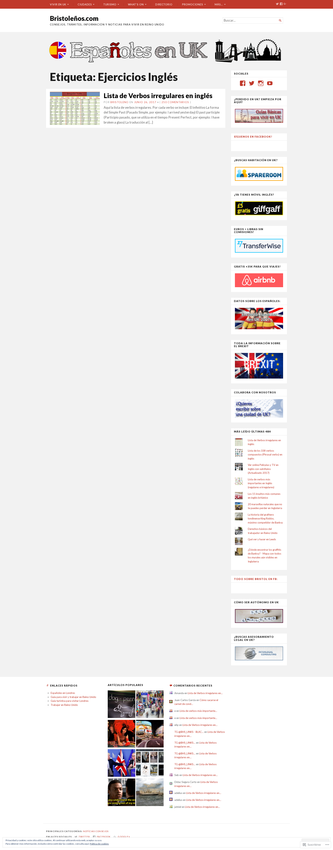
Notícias (89, 831)
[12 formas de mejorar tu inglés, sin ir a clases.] (121, 792)
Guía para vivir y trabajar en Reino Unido (73, 697)
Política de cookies (99, 843)
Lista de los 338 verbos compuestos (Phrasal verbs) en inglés (265, 454)
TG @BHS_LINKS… (184, 742)
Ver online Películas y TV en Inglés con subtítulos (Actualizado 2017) (263, 468)
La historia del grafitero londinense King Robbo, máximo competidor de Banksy (265, 518)
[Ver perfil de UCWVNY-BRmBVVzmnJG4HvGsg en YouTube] (270, 83)
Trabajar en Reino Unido (64, 704)
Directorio (163, 4)
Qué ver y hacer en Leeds (262, 539)
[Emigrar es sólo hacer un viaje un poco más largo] (150, 704)
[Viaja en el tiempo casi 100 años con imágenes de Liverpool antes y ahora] (150, 792)
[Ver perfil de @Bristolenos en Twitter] (252, 83)
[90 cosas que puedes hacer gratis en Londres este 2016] (150, 734)
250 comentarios (175, 102)
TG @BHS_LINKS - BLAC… (189, 731)
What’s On (136, 4)
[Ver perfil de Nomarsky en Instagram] (261, 83)
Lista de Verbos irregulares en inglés (158, 95)
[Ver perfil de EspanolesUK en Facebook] (243, 83)
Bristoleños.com (74, 18)
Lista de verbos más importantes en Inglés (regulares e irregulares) (261, 483)
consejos (101, 831)
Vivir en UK (58, 4)
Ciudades (85, 4)
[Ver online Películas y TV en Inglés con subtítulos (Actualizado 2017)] (150, 763)
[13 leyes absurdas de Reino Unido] (121, 734)
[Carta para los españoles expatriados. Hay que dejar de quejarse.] (121, 704)
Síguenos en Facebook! (253, 136)
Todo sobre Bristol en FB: (256, 579)
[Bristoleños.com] (166, 50)
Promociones (192, 4)
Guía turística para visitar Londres (69, 700)
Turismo (109, 4)
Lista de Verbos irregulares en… (205, 693)
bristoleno (119, 102)
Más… (219, 4)
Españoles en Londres (63, 692)
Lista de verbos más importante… (198, 710)
